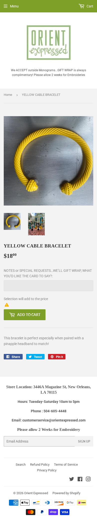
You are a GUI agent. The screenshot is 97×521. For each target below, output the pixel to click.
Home (8, 95)
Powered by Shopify (66, 493)
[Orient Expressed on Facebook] (80, 480)
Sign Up (84, 441)
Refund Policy (39, 464)
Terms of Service (66, 464)
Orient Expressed (36, 493)
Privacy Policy (46, 470)
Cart (89, 6)
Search (21, 464)
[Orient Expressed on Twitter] (71, 480)
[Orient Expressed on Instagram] (88, 480)
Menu (14, 6)
